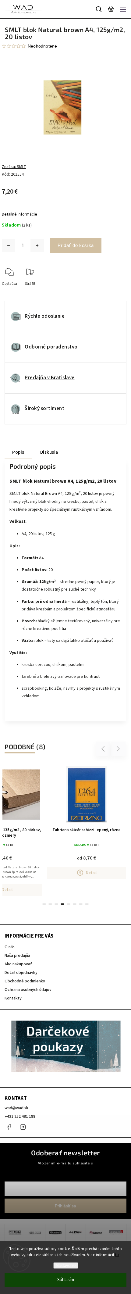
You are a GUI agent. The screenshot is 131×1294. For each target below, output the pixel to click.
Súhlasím (65, 1280)
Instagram (22, 1127)
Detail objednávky (21, 973)
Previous (103, 748)
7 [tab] (81, 904)
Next (118, 748)
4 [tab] (62, 904)
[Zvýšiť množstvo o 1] (37, 245)
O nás (10, 947)
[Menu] (122, 9)
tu (117, 1255)
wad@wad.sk (16, 1108)
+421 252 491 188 (20, 1116)
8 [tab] (87, 904)
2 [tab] (50, 904)
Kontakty (13, 998)
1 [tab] (44, 904)
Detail (91, 873)
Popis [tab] (18, 452)
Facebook (9, 1127)
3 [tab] (56, 904)
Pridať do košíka (76, 245)
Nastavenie (66, 1265)
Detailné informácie (19, 214)
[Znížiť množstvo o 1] (8, 245)
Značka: (14, 167)
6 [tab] (74, 904)
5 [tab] (68, 904)
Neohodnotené (42, 46)
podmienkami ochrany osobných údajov (65, 1168)
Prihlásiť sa (65, 1205)
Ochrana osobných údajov (28, 990)
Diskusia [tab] (49, 452)
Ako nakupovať (18, 964)
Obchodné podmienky (25, 981)
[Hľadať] (99, 9)
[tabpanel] (86, 821)
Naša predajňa (17, 956)
